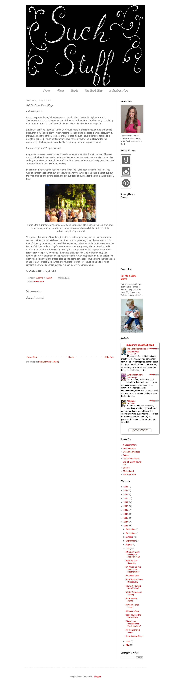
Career (126, 455)
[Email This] (59, 278)
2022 (126, 490)
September (131, 541)
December (131, 529)
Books (74, 91)
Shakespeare (38, 281)
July (128, 548)
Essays (126, 468)
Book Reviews (129, 448)
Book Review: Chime (131, 599)
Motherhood (128, 471)
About (60, 91)
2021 (126, 494)
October (129, 537)
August (129, 545)
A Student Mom (118, 91)
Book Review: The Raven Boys (133, 616)
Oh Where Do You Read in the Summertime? (133, 569)
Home (46, 91)
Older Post (109, 357)
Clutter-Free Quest (131, 458)
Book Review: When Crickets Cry (134, 580)
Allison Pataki (132, 354)
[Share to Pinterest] (68, 278)
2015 (126, 518)
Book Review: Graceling (131, 562)
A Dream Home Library (132, 606)
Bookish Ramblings (131, 452)
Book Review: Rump (134, 636)
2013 (126, 525)
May (128, 645)
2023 (126, 487)
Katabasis (131, 401)
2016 (126, 514)
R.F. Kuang (131, 403)
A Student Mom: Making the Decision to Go (133, 554)
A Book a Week (132, 611)
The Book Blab (93, 91)
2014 (126, 522)
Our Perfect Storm (135, 375)
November (131, 533)
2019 (126, 502)
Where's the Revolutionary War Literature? (133, 623)
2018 (126, 506)
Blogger (97, 677)
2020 (126, 498)
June (128, 641)
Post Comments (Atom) (48, 362)
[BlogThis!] (61, 278)
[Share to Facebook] (66, 278)
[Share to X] (63, 278)
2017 (126, 510)
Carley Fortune (132, 377)
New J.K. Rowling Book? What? (133, 587)
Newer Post (32, 357)
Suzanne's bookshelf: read (140, 345)
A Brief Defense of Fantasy (134, 593)
